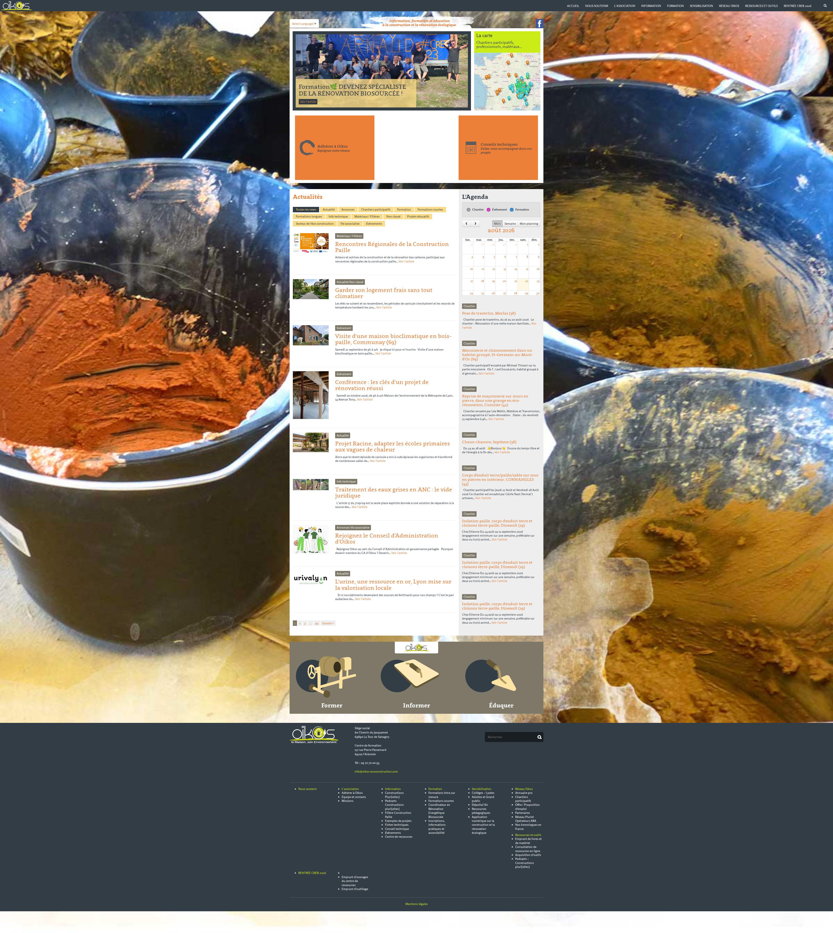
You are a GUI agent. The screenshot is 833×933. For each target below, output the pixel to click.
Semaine (510, 224)
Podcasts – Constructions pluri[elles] (524, 863)
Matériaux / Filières (367, 216)
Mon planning (529, 224)
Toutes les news (306, 209)
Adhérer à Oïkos (352, 793)
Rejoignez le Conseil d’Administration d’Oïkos (386, 538)
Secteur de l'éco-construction (315, 224)
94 (316, 623)
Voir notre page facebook (539, 23)
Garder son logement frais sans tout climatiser (383, 293)
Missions (347, 801)
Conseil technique (397, 829)
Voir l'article (308, 102)
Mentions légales (416, 904)
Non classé (393, 216)
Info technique (338, 216)
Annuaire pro (524, 793)
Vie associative (349, 224)
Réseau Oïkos (729, 6)
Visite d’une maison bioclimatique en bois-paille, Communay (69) (393, 339)
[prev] (466, 223)
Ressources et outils (761, 6)
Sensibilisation (701, 6)
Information (651, 6)
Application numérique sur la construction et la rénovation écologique (483, 825)
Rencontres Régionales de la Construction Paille (340, 90)
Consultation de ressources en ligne (527, 849)
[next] (475, 223)
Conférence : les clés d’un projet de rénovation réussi (382, 385)
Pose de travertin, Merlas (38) (489, 313)
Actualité (329, 209)
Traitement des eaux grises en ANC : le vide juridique (393, 492)
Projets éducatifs (418, 216)
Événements (374, 224)
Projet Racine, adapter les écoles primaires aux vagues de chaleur (392, 446)
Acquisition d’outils (528, 855)
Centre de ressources (398, 837)
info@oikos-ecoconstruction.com (376, 771)
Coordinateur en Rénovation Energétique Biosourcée (439, 811)
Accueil (573, 6)
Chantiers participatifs (375, 209)
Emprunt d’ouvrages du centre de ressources (355, 881)
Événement (499, 209)
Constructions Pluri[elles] (394, 795)
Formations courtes (430, 209)
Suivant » (328, 623)
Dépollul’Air (480, 805)
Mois (497, 224)
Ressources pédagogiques (481, 811)
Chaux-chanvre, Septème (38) (489, 442)
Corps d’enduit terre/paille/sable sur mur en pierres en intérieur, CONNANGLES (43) (500, 479)
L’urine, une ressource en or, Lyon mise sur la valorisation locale (393, 584)
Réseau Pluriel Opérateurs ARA (525, 819)
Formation (675, 6)
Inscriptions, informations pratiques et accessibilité (437, 827)
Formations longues (309, 216)
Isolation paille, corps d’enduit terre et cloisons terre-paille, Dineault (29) (497, 523)
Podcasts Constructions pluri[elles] (394, 805)
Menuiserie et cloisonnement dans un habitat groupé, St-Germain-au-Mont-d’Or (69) (497, 354)
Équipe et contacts (354, 797)
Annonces (347, 209)
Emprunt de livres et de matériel (528, 841)
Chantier (478, 209)
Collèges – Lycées (483, 793)
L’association (624, 6)
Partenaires (522, 813)
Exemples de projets (398, 821)
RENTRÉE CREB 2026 (798, 6)
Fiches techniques (396, 825)
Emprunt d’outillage (355, 889)
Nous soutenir (596, 6)
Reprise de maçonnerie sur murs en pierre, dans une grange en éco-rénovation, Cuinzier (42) (495, 400)
